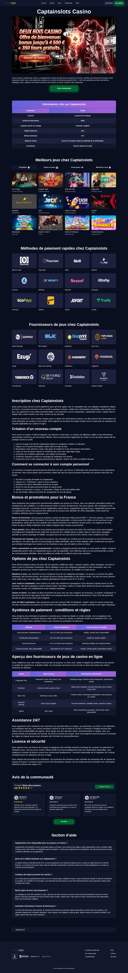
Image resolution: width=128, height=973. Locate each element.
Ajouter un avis (104, 786)
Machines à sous (102, 167)
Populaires (23, 167)
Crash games (75, 167)
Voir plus (64, 821)
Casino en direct (49, 167)
